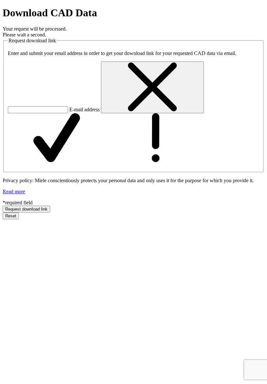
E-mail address (84, 109)
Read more (14, 191)
